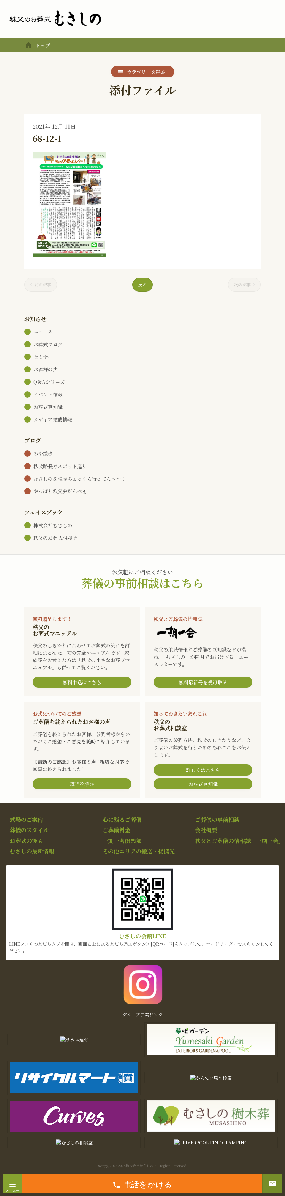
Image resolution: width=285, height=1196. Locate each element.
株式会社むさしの (52, 525)
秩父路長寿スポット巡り (60, 466)
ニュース (42, 331)
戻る (142, 285)
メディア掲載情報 (52, 419)
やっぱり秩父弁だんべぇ (60, 491)
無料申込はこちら (82, 682)
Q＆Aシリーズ (49, 381)
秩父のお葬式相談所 (55, 537)
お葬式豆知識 (48, 406)
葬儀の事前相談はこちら (142, 583)
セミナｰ (41, 356)
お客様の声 (45, 369)
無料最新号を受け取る (203, 682)
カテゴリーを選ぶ (146, 71)
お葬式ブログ (48, 344)
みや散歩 (43, 453)
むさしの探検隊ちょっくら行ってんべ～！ (79, 478)
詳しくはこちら (203, 769)
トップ (42, 45)
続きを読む (82, 783)
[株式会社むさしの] (55, 18)
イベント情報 (48, 394)
